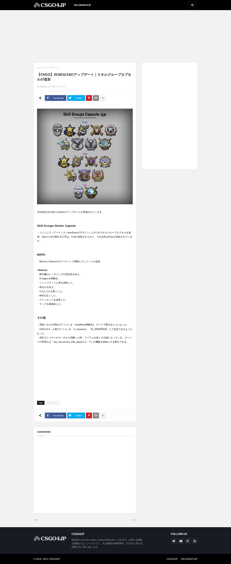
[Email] (96, 98)
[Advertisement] (115, 36)
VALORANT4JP (189, 559)
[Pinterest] (89, 98)
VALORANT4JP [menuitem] (82, 5)
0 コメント (61, 86)
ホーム (40, 67)
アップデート (52, 67)
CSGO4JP (172, 559)
